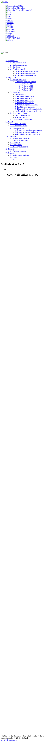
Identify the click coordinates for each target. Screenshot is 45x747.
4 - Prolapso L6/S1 (26, 90)
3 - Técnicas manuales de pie (25, 75)
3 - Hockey (14, 159)
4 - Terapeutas (15, 143)
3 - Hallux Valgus (21, 117)
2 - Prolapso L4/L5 (26, 86)
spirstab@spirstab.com (9, 740)
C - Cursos (9, 122)
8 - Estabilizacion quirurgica (25, 107)
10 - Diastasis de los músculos (21, 119)
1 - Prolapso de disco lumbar (25, 82)
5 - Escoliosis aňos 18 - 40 (24, 101)
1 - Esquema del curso (18, 124)
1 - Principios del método (19, 63)
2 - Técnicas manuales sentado (26, 73)
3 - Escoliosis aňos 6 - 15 (24, 98)
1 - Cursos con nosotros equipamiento (28, 130)
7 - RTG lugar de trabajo (19, 147)
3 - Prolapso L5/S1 (26, 88)
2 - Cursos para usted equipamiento (27, 132)
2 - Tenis (13, 157)
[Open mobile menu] (2, 57)
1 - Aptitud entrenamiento (19, 155)
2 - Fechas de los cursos (18, 126)
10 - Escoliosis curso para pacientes (27, 111)
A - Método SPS (12, 61)
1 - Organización (21, 94)
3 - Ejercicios (15, 67)
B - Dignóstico (11, 77)
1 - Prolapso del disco (18, 80)
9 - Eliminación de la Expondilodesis (28, 109)
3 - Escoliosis (15, 92)
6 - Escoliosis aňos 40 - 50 (24, 103)
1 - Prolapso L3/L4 (26, 84)
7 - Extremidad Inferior (18, 113)
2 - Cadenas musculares (18, 65)
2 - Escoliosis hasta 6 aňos (24, 96)
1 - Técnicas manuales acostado (26, 71)
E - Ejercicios (10, 149)
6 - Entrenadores (16, 145)
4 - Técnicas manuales (18, 69)
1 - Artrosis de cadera (22, 115)
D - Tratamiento (11, 136)
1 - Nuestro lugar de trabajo (20, 138)
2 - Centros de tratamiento (19, 140)
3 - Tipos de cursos (17, 128)
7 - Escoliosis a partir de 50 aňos (26, 105)
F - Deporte (10, 153)
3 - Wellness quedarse (18, 151)
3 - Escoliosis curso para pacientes (27, 134)
